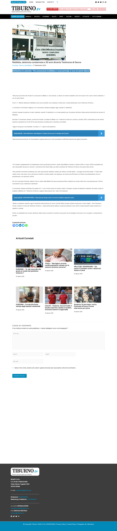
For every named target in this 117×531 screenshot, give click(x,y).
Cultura (69, 16)
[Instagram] (103, 2)
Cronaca (28, 16)
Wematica (90, 524)
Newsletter (40, 2)
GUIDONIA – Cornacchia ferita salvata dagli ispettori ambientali (28, 305)
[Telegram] (23, 225)
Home (31, 2)
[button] (57, 2)
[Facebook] (96, 2)
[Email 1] (105, 2)
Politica (37, 16)
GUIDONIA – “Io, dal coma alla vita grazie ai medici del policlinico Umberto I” (28, 271)
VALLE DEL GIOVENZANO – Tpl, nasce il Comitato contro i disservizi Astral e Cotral (87, 268)
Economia (46, 16)
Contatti (50, 2)
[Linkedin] (20, 225)
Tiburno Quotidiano (17, 16)
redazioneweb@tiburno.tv (20, 508)
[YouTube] (100, 2)
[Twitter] (98, 2)
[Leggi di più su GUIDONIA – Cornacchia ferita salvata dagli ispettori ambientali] (29, 294)
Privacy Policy (61, 524)
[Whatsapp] (26, 225)
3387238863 (31, 499)
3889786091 (23, 497)
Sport (61, 16)
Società (77, 16)
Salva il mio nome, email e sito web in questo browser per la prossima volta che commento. (45, 368)
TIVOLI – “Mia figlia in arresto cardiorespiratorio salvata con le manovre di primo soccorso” (57, 265)
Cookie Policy (71, 524)
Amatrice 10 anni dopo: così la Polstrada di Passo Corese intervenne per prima (85, 306)
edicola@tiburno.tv (17, 513)
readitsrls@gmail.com (23, 490)
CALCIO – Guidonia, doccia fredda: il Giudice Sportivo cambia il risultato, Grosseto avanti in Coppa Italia (58, 307)
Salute (54, 16)
